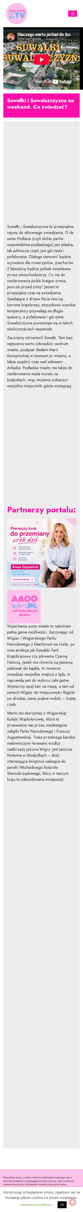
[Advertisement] (41, 176)
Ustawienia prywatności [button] (36, 1204)
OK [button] (62, 1205)
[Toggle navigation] (72, 13)
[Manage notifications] (72, 1202)
